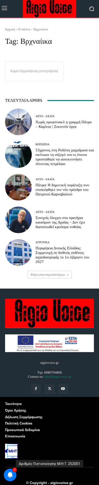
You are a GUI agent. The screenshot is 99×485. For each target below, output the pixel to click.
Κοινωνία (43, 144)
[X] (49, 389)
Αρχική (10, 29)
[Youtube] (63, 389)
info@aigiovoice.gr (57, 376)
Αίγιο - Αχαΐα (45, 116)
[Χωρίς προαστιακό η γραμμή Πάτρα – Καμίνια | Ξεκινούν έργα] (18, 122)
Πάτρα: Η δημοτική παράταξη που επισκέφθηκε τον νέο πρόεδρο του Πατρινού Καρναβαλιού (62, 189)
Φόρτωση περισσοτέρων (47, 274)
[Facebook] (36, 389)
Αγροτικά (43, 242)
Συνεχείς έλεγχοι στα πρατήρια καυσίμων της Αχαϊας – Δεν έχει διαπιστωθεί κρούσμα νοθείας (60, 222)
